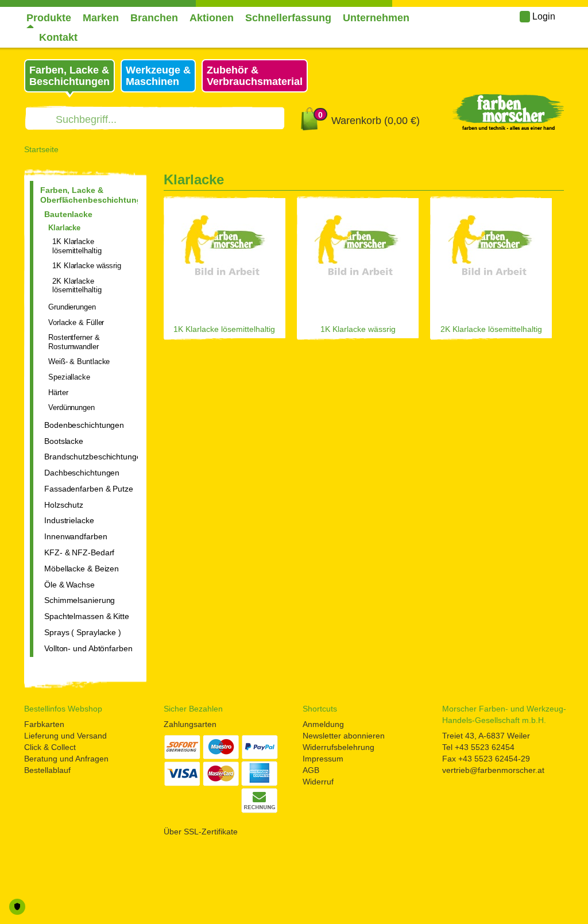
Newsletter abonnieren (344, 735)
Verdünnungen (71, 407)
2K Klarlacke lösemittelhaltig (76, 286)
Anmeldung (323, 724)
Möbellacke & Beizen (81, 568)
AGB (311, 770)
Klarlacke (64, 227)
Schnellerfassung (288, 18)
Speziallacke (69, 377)
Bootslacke (63, 441)
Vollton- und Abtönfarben (88, 648)
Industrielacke (69, 520)
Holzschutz (63, 504)
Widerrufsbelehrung (338, 747)
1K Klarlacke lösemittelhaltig (76, 246)
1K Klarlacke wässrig (86, 265)
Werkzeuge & (158, 75)
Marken (101, 18)
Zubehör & (255, 75)
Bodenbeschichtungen (84, 425)
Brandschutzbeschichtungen (91, 456)
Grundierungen (72, 307)
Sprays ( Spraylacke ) (82, 632)
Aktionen (211, 18)
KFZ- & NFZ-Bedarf (79, 552)
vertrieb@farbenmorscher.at (493, 770)
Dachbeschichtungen (81, 472)
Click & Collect (50, 747)
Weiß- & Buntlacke (79, 361)
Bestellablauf (47, 770)
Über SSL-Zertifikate (201, 831)
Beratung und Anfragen (66, 758)
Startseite (41, 149)
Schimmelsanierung (79, 600)
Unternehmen (376, 18)
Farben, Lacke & (69, 75)
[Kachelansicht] (560, 182)
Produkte (48, 18)
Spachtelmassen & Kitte (86, 616)
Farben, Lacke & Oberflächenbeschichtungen (89, 194)
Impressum (323, 758)
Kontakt (58, 37)
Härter (58, 392)
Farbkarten (44, 724)
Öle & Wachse (69, 584)
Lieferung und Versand (65, 735)
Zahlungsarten (190, 724)
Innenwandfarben (75, 536)
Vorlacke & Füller (76, 322)
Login (542, 16)
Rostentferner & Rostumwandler (74, 342)
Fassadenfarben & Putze (88, 488)
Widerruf (318, 781)
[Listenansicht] (541, 182)
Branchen (154, 18)
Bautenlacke (68, 214)
